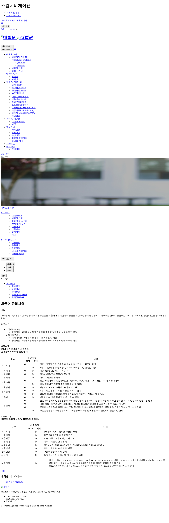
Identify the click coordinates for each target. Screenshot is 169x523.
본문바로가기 (12, 13)
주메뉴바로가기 (13, 15)
